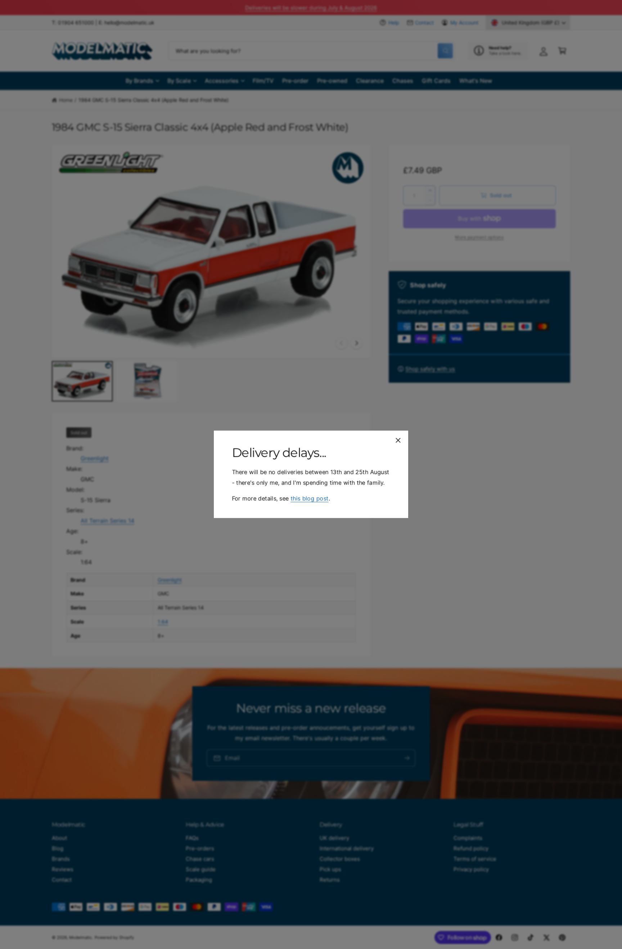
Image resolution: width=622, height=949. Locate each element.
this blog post (309, 498)
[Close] (398, 440)
